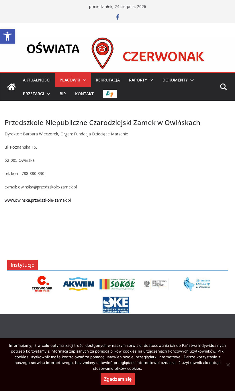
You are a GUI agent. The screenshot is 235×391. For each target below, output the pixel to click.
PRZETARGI (33, 93)
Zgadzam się (118, 379)
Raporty (138, 80)
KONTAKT (84, 93)
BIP (63, 93)
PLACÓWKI (70, 80)
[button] (7, 36)
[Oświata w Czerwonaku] (117, 41)
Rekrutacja (108, 80)
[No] (228, 364)
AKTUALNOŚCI (36, 80)
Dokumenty (175, 80)
